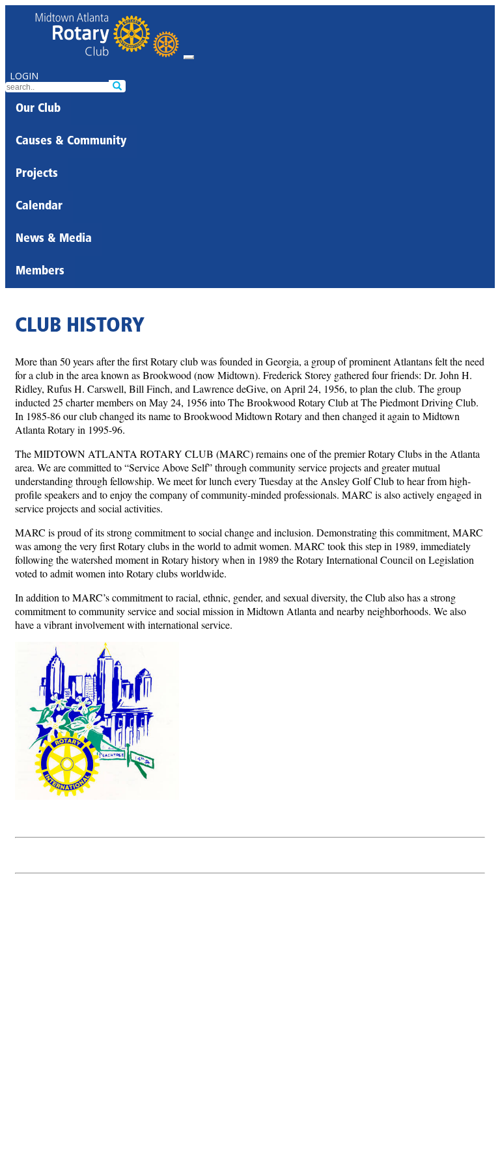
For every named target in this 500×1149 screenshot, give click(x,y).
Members (40, 272)
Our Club (38, 109)
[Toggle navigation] (189, 57)
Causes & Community (71, 142)
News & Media (54, 239)
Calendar (39, 207)
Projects (37, 174)
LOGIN (24, 76)
